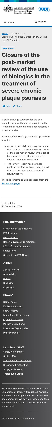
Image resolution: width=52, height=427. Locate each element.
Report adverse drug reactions (19, 241)
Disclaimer (8, 283)
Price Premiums (11, 332)
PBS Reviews (10, 233)
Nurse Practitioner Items (16, 315)
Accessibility (10, 274)
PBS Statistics (10, 237)
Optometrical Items (13, 319)
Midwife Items (10, 310)
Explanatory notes (12, 306)
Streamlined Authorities (15, 365)
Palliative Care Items (14, 324)
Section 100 (9, 356)
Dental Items (10, 301)
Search (42, 21)
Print (8, 106)
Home (5, 33)
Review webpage (11, 183)
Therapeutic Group (13, 373)
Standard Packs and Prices (17, 360)
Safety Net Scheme (13, 351)
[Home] (26, 10)
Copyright (8, 287)
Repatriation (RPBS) (13, 347)
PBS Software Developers (16, 246)
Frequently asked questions (17, 228)
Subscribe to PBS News (15, 255)
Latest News (9, 250)
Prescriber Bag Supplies (15, 328)
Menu (10, 22)
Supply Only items (12, 369)
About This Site (11, 269)
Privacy (7, 278)
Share (19, 106)
